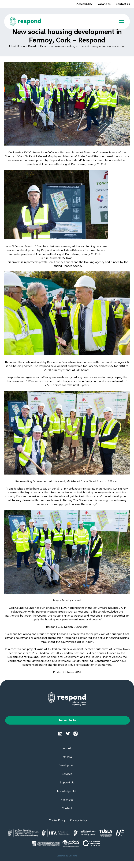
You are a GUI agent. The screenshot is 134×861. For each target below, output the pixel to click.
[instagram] (75, 734)
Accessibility (84, 4)
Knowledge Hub (67, 791)
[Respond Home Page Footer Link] (67, 699)
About (67, 748)
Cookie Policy (57, 820)
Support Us (67, 782)
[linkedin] (60, 734)
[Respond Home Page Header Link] (25, 21)
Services (67, 774)
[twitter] (68, 734)
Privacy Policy (78, 820)
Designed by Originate (67, 856)
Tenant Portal (67, 720)
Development (67, 765)
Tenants (67, 756)
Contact (67, 808)
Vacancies (104, 4)
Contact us (123, 4)
